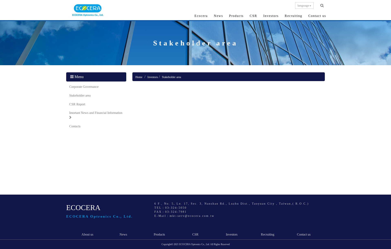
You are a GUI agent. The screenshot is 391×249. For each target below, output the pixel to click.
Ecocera (201, 16)
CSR (253, 16)
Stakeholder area (80, 95)
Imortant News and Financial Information (95, 113)
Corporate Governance (84, 86)
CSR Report (77, 104)
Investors (271, 16)
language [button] (303, 5)
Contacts (74, 126)
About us (87, 234)
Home (138, 77)
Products (236, 16)
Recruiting (293, 16)
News (218, 16)
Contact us (317, 16)
